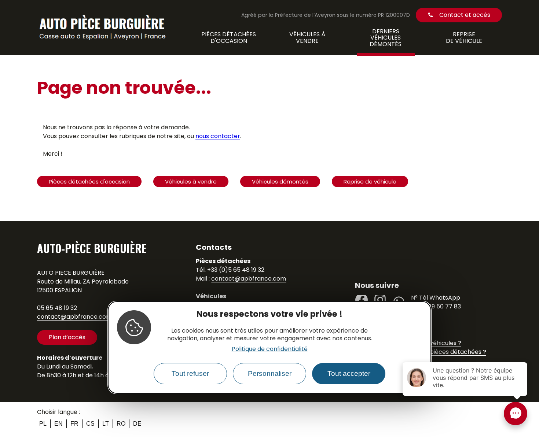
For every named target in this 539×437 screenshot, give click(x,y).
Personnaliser (270, 374)
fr (74, 424)
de (137, 424)
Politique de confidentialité (270, 349)
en (58, 424)
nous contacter (217, 136)
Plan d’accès (67, 337)
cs (90, 424)
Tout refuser (190, 374)
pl (43, 424)
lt (105, 424)
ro (121, 424)
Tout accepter (348, 374)
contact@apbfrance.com (74, 316)
